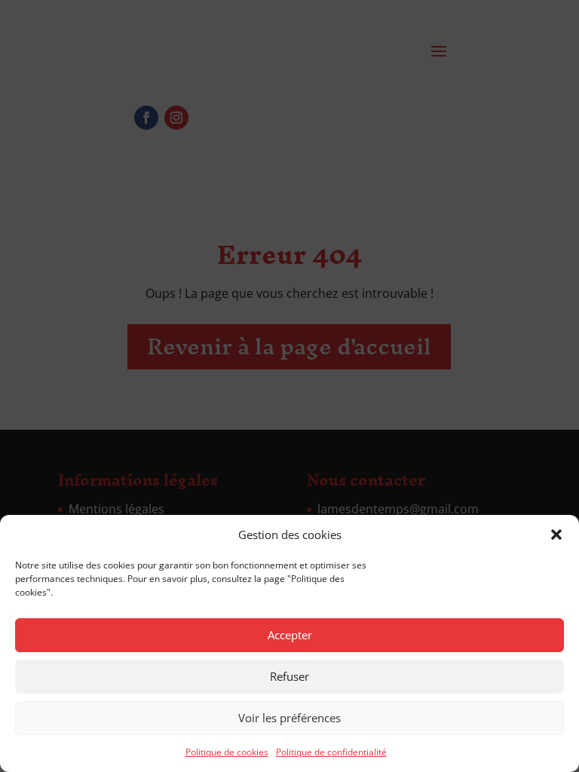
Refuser (289, 676)
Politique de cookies (226, 752)
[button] (556, 534)
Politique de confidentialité (331, 752)
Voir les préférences (289, 717)
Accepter (290, 634)
